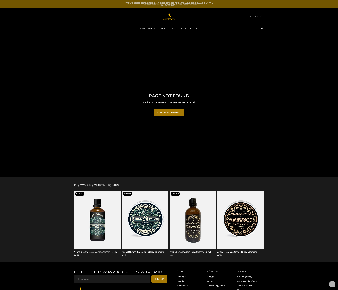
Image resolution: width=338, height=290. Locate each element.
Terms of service (244, 285)
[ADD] (260, 245)
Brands (180, 281)
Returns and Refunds (247, 281)
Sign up (159, 279)
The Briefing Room (216, 285)
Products (181, 277)
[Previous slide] (3, 4)
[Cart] (256, 16)
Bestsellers (182, 285)
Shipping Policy (244, 277)
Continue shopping (169, 112)
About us (211, 277)
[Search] (262, 28)
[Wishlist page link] (261, 16)
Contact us (212, 281)
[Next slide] (335, 4)
